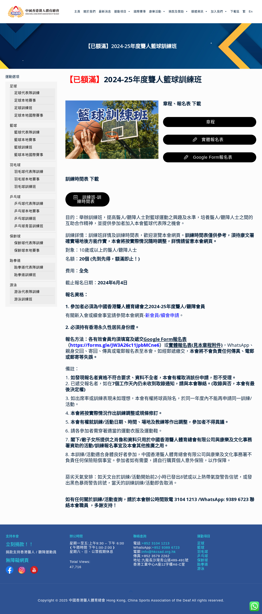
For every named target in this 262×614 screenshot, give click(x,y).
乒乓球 (15, 197)
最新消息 (105, 11)
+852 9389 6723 (166, 547)
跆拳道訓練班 (25, 275)
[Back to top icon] (131, 591)
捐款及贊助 (176, 11)
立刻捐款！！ (19, 544)
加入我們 (217, 11)
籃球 (13, 126)
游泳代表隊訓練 (27, 292)
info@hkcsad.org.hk (159, 552)
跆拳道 (15, 261)
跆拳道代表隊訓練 (28, 267)
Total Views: (80, 562)
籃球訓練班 (23, 147)
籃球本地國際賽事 (28, 155)
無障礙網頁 (17, 560)
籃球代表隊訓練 (27, 132)
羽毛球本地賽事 (27, 179)
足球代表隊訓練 (27, 93)
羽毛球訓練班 (25, 187)
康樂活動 (155, 11)
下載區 (235, 11)
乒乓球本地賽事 (27, 211)
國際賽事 (140, 11)
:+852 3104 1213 (155, 543)
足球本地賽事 (25, 100)
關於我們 (89, 11)
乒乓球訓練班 (25, 219)
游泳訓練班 (23, 299)
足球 (13, 86)
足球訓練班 (23, 108)
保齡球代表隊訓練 (28, 243)
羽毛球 (15, 165)
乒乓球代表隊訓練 (28, 204)
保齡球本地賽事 (27, 250)
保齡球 (15, 236)
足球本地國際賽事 (28, 115)
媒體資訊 (197, 11)
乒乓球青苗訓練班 (28, 226)
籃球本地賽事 (25, 140)
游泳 (13, 285)
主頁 (77, 11)
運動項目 (120, 11)
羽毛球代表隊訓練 (28, 172)
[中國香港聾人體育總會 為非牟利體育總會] (33, 11)
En (251, 11)
